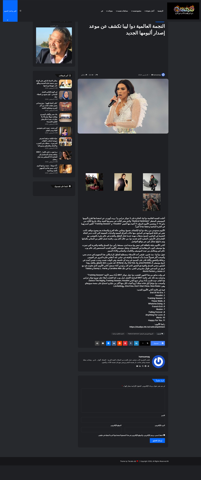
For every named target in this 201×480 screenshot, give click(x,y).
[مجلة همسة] (183, 10)
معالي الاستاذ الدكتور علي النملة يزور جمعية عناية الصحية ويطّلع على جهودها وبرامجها (46, 83)
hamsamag (157, 75)
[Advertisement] (123, 54)
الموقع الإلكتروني (116, 425)
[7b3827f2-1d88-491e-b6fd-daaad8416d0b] (151, 182)
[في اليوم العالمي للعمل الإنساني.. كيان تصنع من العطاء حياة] (65, 95)
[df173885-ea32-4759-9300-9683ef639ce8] (151, 203)
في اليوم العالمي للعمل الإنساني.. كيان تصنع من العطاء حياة (47, 94)
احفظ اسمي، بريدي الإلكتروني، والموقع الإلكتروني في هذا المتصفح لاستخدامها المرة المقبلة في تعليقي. (130, 435)
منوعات (110, 11)
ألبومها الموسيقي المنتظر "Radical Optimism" (140, 334)
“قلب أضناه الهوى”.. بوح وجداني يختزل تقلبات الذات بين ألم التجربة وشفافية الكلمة (46, 105)
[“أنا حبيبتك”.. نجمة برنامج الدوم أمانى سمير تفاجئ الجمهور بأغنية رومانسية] (65, 168)
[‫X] (142, 366)
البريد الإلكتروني (160, 425)
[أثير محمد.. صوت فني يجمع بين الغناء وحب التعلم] (65, 131)
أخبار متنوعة (150, 11)
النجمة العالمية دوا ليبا (118, 334)
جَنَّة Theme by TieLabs (128, 461)
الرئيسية (160, 11)
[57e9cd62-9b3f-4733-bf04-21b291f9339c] (94, 182)
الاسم (163, 415)
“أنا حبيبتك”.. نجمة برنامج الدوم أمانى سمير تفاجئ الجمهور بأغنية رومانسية (47, 168)
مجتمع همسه (137, 11)
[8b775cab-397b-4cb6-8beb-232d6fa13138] (123, 182)
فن (102, 11)
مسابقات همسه (122, 11)
